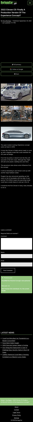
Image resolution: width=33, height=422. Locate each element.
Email (2, 261)
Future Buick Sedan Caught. (10, 343)
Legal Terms (16, 412)
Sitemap (16, 418)
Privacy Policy (16, 415)
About (16, 407)
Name (2, 252)
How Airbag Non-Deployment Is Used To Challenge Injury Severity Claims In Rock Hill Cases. (15, 350)
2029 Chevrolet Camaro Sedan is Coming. (15, 345)
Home (2, 400)
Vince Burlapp (7, 21)
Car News (9, 400)
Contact (16, 409)
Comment (4, 236)
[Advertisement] (16, 44)
